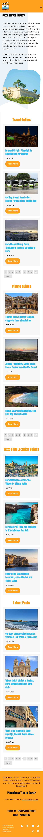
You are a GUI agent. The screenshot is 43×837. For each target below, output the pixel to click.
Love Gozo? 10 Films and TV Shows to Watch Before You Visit (20, 528)
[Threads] (27, 826)
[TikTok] (38, 826)
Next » (8, 276)
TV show (23, 777)
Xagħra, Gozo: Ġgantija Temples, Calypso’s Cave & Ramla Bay (20, 318)
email (33, 783)
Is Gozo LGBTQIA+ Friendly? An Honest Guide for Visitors (18, 152)
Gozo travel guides (30, 799)
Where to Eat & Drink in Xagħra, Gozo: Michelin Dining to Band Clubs (19, 684)
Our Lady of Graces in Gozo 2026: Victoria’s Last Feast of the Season (21, 635)
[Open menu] (41, 6)
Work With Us (25, 815)
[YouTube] (32, 826)
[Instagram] (32, 831)
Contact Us (12, 810)
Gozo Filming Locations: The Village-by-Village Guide (18, 481)
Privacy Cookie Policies (26, 810)
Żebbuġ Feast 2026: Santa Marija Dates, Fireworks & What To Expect (21, 365)
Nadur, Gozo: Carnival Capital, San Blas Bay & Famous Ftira (20, 412)
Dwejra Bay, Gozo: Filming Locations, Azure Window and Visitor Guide (18, 577)
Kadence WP (7, 831)
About (15, 815)
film (15, 777)
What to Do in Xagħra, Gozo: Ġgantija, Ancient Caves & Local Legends (19, 734)
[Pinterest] (38, 831)
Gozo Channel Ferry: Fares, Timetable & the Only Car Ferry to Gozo (20, 248)
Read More (13, 164)
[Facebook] (22, 826)
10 (36, 272)
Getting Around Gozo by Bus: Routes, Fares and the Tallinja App (20, 199)
